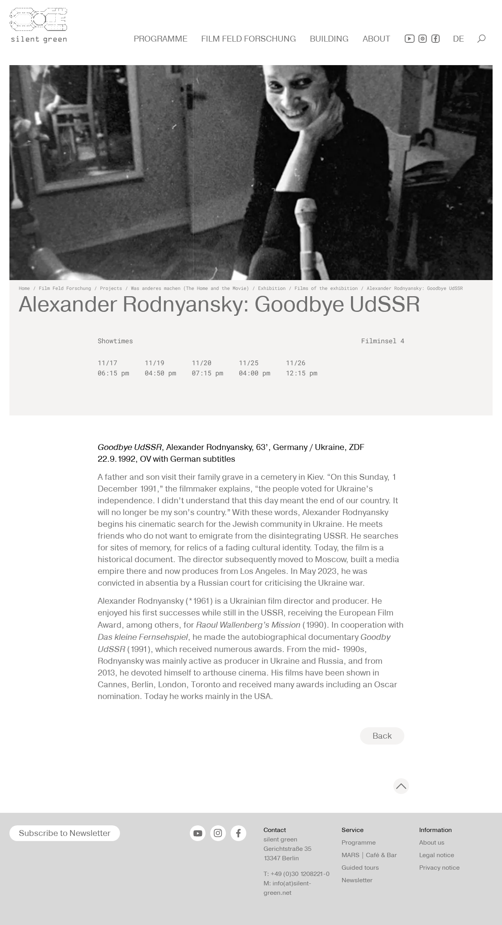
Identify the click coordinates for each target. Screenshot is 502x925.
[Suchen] (481, 39)
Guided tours (360, 867)
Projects (111, 288)
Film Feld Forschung (65, 288)
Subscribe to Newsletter (65, 833)
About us (431, 842)
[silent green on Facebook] (435, 39)
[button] (161, 39)
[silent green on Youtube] (410, 39)
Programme (359, 842)
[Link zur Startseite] (42, 23)
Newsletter (357, 880)
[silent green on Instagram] (422, 39)
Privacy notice (439, 867)
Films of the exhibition (326, 288)
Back (382, 736)
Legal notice (436, 855)
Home (24, 288)
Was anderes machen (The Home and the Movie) (190, 288)
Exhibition (272, 288)
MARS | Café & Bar (369, 855)
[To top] (401, 786)
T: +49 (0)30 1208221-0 (296, 874)
